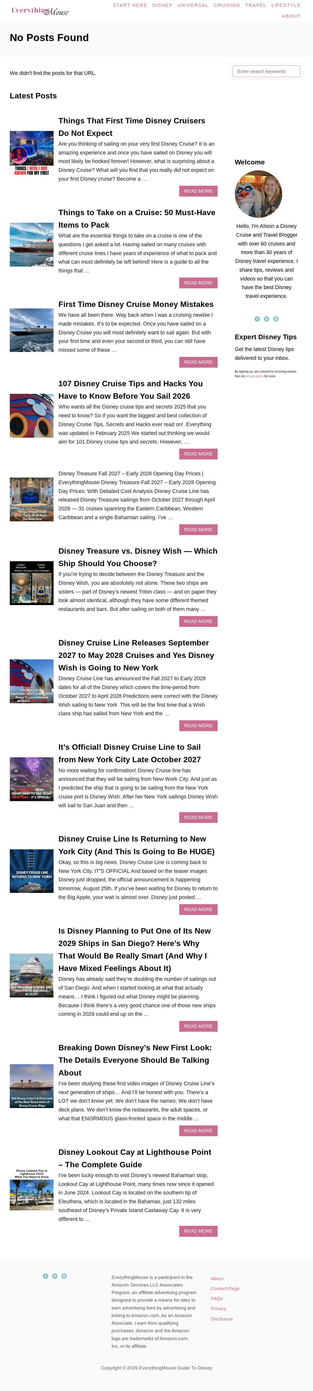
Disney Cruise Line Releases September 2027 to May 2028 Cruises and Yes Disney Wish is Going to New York (136, 655)
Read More (200, 192)
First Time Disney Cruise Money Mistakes (136, 304)
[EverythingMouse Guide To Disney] (45, 10)
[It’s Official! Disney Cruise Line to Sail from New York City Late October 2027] (32, 782)
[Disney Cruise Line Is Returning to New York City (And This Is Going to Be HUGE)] (32, 874)
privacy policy (255, 376)
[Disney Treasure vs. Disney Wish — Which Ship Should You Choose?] (32, 585)
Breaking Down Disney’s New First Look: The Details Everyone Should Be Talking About (135, 1060)
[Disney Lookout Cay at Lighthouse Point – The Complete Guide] (32, 1191)
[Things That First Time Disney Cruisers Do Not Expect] (32, 155)
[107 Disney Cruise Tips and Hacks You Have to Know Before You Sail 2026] (32, 418)
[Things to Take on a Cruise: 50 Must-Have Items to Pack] (32, 247)
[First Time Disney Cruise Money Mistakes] (32, 333)
